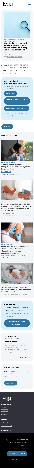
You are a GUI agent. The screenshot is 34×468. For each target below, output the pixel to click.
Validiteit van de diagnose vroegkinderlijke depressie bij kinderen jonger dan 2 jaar (16, 167)
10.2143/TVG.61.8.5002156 (14, 57)
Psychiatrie (4, 174)
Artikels (3, 407)
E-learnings (4, 422)
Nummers (4, 409)
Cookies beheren (17, 459)
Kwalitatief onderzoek (9, 162)
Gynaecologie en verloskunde (10, 255)
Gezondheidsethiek (7, 213)
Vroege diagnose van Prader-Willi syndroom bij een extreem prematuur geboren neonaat (16, 289)
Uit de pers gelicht (7, 244)
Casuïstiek (4, 285)
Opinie (3, 202)
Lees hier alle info (10, 116)
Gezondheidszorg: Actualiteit (14, 39)
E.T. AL (6, 52)
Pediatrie (11, 174)
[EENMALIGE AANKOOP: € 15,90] (17, 102)
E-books (4, 424)
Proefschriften (5, 413)
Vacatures (4, 415)
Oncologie (24, 255)
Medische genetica (7, 294)
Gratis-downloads (6, 426)
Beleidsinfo (4, 411)
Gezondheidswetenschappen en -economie (15, 215)
